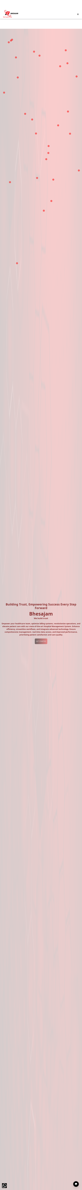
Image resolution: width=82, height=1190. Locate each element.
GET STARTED (41, 641)
